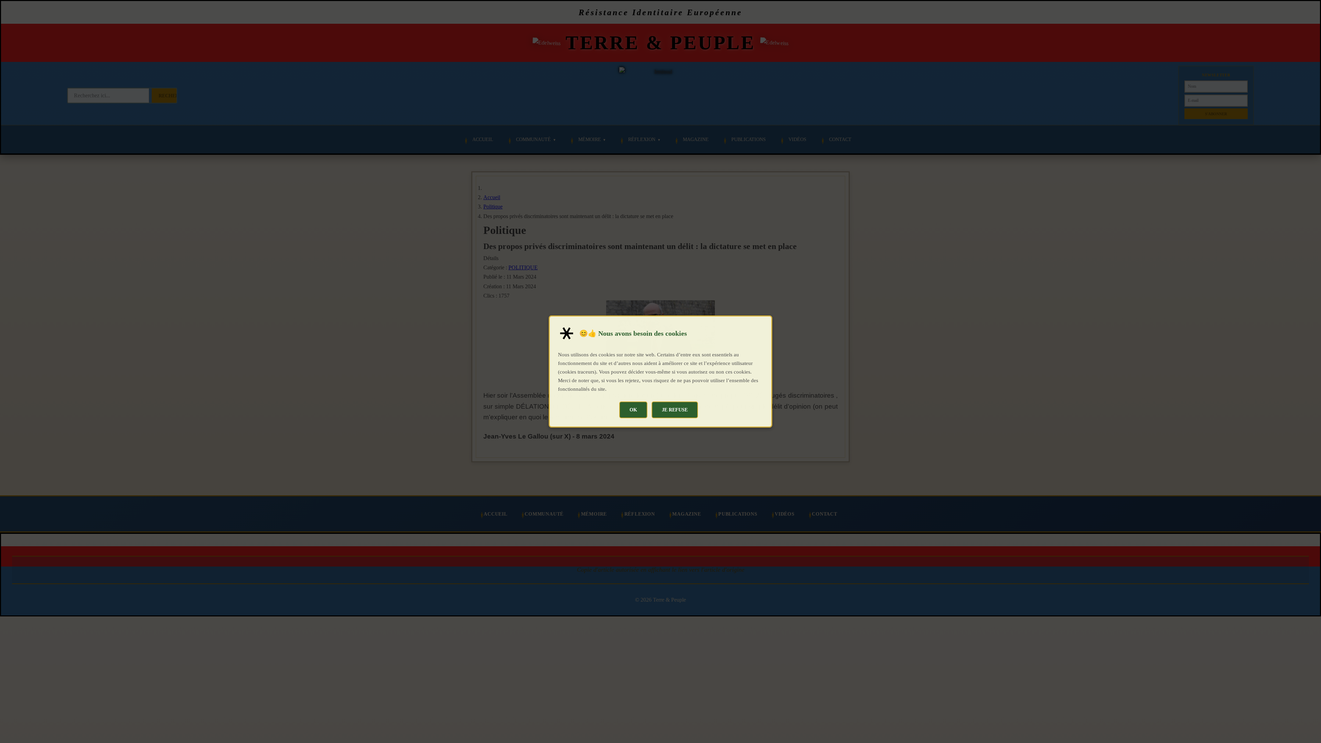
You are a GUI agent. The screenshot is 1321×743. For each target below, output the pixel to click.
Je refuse (675, 409)
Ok (633, 409)
